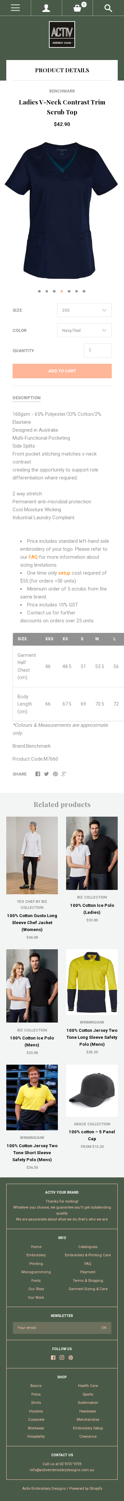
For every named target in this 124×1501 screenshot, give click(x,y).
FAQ (34, 557)
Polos (36, 1394)
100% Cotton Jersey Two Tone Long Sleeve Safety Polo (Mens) (91, 1037)
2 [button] (47, 291)
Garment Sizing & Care (87, 1289)
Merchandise (88, 1419)
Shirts (36, 1403)
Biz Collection (92, 897)
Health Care (88, 1386)
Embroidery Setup (88, 1428)
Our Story (36, 1289)
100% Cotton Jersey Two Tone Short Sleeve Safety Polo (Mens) (32, 1152)
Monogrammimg (36, 1272)
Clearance (88, 1436)
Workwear (36, 1428)
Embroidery (36, 1255)
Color (19, 330)
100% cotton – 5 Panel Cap (92, 1135)
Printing (36, 1264)
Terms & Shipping (88, 1281)
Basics (36, 1386)
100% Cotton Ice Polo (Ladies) (92, 909)
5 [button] (69, 291)
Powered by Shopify (85, 1488)
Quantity (23, 350)
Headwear (87, 1411)
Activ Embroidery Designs (44, 1488)
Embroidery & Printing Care (88, 1255)
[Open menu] (15, 8)
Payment (87, 1272)
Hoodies (36, 1411)
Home (36, 1247)
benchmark (62, 91)
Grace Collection (92, 1124)
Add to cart (62, 370)
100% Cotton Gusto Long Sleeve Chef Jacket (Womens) (32, 922)
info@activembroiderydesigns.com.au (62, 1470)
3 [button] (54, 291)
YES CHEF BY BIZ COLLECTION (32, 905)
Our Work (36, 1297)
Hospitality (36, 1436)
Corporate (36, 1419)
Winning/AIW (92, 1022)
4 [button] (62, 291)
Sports (88, 1394)
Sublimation (88, 1403)
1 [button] (39, 291)
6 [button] (76, 291)
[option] (61, 209)
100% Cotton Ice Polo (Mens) (32, 1041)
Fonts (36, 1281)
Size (17, 310)
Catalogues (88, 1247)
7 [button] (84, 291)
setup (65, 573)
